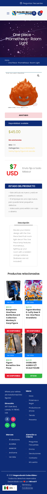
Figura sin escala (27, 151)
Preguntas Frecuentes (32, 3)
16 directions (14, 439)
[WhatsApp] (13, 425)
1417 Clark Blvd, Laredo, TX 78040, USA (12, 409)
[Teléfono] (7, 425)
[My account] (34, 13)
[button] (40, 13)
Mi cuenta (33, 462)
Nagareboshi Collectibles (25, 475)
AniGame (13, 452)
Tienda (32, 415)
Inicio (7, 60)
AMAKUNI (12, 448)
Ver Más (10, 302)
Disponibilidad (26, 148)
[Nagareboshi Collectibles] (23, 13)
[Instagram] (13, 419)
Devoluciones (35, 453)
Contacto (33, 458)
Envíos (32, 449)
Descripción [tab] (23, 222)
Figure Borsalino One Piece (13, 365)
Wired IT (33, 481)
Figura (17, 151)
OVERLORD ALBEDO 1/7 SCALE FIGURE (32, 365)
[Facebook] (7, 419)
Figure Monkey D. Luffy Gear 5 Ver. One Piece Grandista (33, 313)
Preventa (33, 419)
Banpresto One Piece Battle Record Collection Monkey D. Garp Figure (13, 316)
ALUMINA (12, 444)
